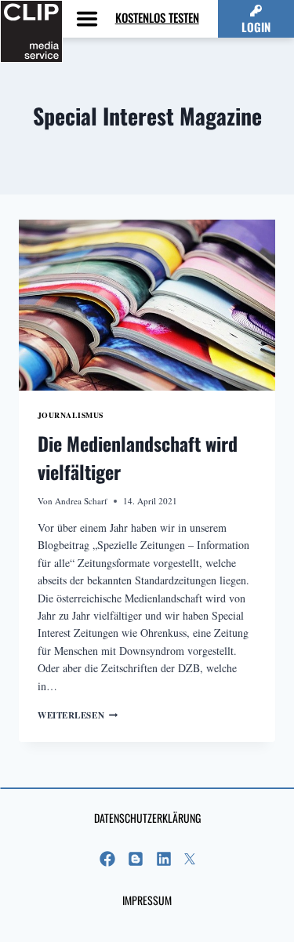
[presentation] (147, 305)
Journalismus (70, 414)
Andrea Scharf (81, 501)
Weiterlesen (78, 715)
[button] (256, 19)
